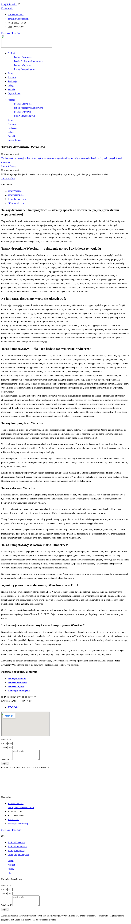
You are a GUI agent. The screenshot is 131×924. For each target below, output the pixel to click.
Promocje (12, 77)
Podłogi (11, 53)
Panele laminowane (17, 682)
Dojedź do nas (14, 93)
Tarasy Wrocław (15, 191)
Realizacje (12, 81)
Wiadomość (6, 759)
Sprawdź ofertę (8, 178)
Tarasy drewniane (15, 195)
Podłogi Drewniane (22, 57)
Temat (4, 747)
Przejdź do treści (9, 4)
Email (4, 743)
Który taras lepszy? (16, 203)
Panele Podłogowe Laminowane (28, 61)
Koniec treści (7, 8)
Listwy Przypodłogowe (24, 69)
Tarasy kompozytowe (17, 199)
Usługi (11, 85)
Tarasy (11, 73)
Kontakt (11, 89)
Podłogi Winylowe (22, 65)
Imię (3, 739)
